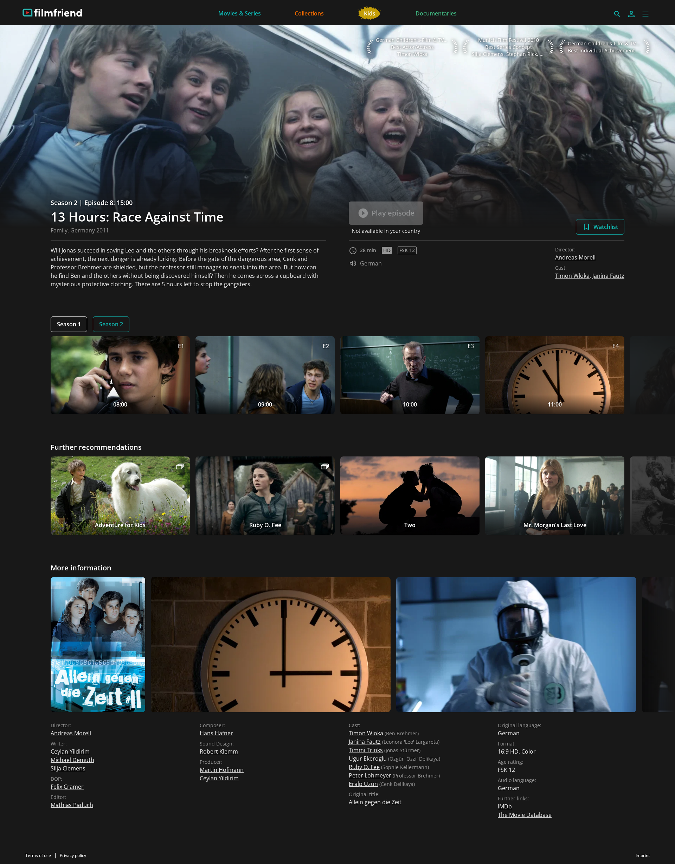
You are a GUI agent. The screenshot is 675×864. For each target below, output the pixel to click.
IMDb (505, 806)
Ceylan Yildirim (70, 751)
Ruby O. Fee (364, 767)
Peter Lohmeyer (370, 775)
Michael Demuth (72, 760)
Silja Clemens (68, 768)
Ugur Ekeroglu (368, 758)
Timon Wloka (572, 276)
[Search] (617, 14)
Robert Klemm (219, 751)
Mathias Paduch (72, 805)
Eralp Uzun (363, 784)
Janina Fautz (608, 276)
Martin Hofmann (222, 770)
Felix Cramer (67, 787)
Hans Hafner (216, 733)
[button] (645, 14)
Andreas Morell (575, 257)
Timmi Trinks (366, 750)
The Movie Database (525, 815)
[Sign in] (631, 14)
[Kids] (369, 12)
